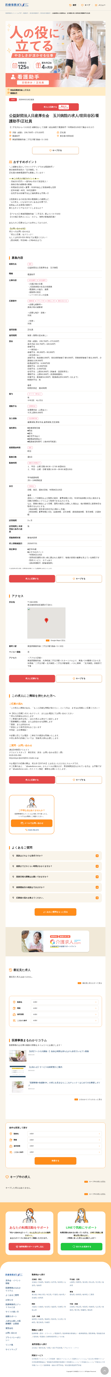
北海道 (34, 1282)
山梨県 (72, 1282)
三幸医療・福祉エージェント (59, 1359)
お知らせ (9, 1300)
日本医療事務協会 (38, 1362)
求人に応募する (56, 107)
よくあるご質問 (12, 1295)
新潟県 (85, 1282)
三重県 (91, 1295)
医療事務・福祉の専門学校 (53, 1365)
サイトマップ (11, 1349)
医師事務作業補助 (69, 1333)
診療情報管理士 (52, 1337)
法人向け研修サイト (95, 1359)
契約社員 (42, 1348)
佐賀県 (40, 1319)
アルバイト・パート (71, 1348)
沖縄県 (47, 1322)
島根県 (91, 1307)
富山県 (91, 1282)
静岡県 (78, 1295)
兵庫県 (60, 1307)
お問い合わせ (11, 1333)
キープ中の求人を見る (97, 1182)
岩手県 (53, 1282)
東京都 (34, 1295)
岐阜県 (85, 1295)
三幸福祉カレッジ (86, 1362)
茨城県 (34, 1298)
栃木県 (61, 1295)
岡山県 (78, 1307)
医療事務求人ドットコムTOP (14, 13)
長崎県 (47, 1319)
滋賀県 (53, 1307)
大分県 (60, 1319)
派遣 (48, 1348)
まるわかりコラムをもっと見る (90, 1099)
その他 (61, 1337)
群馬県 (40, 1298)
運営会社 (9, 1328)
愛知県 (72, 1295)
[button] (46, 620)
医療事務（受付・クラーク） (42, 1333)
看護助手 (25, 13)
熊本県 (53, 1319)
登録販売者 (101, 1333)
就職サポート (11, 1316)
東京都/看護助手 (34, 13)
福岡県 (34, 1319)
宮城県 (40, 1282)
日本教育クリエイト (39, 1359)
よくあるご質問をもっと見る (55, 912)
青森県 (47, 1282)
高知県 (90, 1310)
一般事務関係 (82, 1333)
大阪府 (34, 1307)
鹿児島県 (40, 1322)
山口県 (98, 1307)
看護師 (42, 1337)
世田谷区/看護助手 (45, 13)
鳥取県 (85, 1307)
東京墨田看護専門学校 (73, 1365)
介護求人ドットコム (79, 1359)
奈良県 (47, 1307)
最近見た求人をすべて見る (92, 983)
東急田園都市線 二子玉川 (20, 90)
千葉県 (55, 1295)
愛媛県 (83, 1310)
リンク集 (9, 1345)
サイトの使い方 (12, 1312)
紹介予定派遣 (57, 1348)
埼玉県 (48, 1295)
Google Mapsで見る (58, 640)
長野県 (78, 1282)
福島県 (39, 1285)
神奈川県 (41, 1295)
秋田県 (60, 1282)
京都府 (40, 1307)
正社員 (34, 1348)
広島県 (72, 1307)
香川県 (77, 1310)
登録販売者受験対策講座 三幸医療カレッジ (62, 1362)
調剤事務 (92, 1333)
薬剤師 (35, 1337)
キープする (57, 150)
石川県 (98, 1282)
